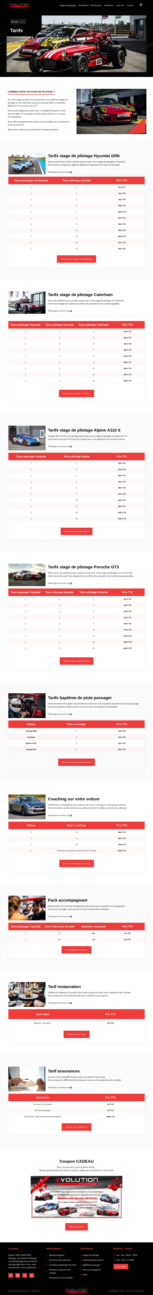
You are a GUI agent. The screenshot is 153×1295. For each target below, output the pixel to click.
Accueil (14, 21)
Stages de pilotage (67, 5)
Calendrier (109, 5)
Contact (130, 5)
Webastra (35, 1291)
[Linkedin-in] (31, 1275)
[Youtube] (17, 1275)
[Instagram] (24, 1275)
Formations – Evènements (90, 5)
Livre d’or (120, 5)
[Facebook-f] (10, 1275)
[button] (60, 172)
